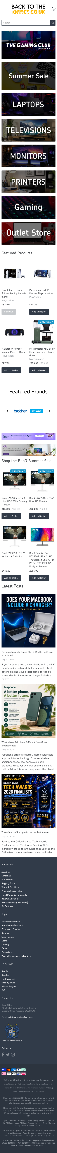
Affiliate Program (9, 987)
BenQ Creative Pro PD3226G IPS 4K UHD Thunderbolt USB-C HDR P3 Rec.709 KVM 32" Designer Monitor (42, 560)
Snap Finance (8, 937)
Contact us (6, 876)
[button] (7, 411)
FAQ (3, 990)
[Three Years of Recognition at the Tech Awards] (28, 801)
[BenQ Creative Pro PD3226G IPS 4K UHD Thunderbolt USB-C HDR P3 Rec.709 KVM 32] (42, 537)
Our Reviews (7, 880)
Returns (5, 933)
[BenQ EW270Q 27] (15, 481)
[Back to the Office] (28, 9)
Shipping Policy (8, 884)
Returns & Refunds (10, 899)
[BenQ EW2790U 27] (42, 481)
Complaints (7, 952)
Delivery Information (11, 922)
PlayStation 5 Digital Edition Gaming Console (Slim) (14, 293)
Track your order (9, 979)
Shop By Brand (8, 983)
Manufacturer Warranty (12, 925)
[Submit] (52, 23)
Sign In (5, 971)
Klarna (4, 941)
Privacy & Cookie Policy (12, 891)
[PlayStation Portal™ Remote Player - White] (42, 273)
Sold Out (8, 311)
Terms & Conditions (10, 887)
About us (6, 872)
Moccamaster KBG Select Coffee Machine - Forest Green (42, 352)
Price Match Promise (11, 929)
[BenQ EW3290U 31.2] (15, 537)
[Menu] (6, 9)
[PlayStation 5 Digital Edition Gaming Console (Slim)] (15, 273)
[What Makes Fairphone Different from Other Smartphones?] (28, 711)
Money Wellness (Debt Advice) (15, 903)
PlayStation (8, 300)
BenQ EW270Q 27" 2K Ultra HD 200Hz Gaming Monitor (14, 501)
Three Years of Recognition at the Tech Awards (26, 832)
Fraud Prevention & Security (14, 895)
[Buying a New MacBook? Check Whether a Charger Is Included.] (28, 620)
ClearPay (5, 945)
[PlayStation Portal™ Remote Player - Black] (15, 332)
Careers (5, 948)
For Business (7, 906)
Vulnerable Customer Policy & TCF (17, 956)
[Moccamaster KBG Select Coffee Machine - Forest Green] (42, 332)
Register (5, 975)
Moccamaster (36, 359)
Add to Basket (39, 311)
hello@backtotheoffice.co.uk (20, 1017)
